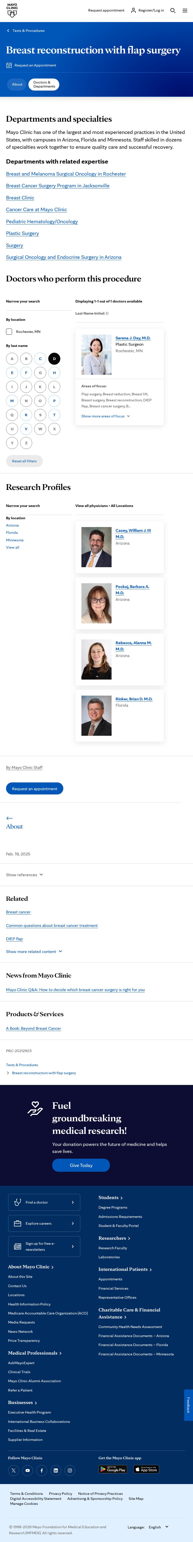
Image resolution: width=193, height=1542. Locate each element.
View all (12, 547)
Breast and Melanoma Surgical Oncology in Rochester (66, 173)
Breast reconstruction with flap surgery (93, 49)
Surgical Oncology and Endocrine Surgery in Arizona (63, 257)
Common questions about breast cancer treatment (52, 925)
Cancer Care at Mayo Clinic (36, 209)
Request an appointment (34, 788)
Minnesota (15, 540)
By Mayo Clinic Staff (24, 767)
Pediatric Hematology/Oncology (42, 221)
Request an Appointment (35, 65)
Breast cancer (18, 911)
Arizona (12, 525)
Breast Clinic (20, 197)
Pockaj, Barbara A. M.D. (132, 590)
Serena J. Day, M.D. (133, 337)
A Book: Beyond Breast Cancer (33, 1028)
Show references (21, 874)
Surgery (14, 245)
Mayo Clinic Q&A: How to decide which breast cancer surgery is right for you (75, 989)
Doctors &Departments (44, 84)
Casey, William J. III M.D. (133, 533)
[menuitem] (16, 85)
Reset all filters (24, 461)
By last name (17, 345)
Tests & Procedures (29, 30)
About (17, 84)
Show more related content (31, 951)
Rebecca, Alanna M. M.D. (134, 646)
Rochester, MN (28, 331)
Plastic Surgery (22, 233)
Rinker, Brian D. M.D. (134, 698)
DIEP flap (14, 938)
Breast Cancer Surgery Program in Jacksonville (58, 185)
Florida (12, 532)
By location (15, 319)
